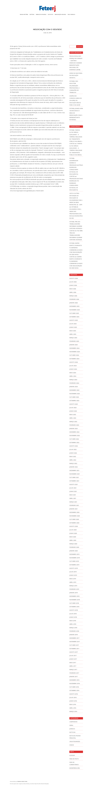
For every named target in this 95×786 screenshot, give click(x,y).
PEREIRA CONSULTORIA (22, 781)
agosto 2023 (73, 404)
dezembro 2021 (74, 470)
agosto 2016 (73, 694)
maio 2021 (72, 495)
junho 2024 (73, 369)
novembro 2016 (74, 683)
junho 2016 (73, 701)
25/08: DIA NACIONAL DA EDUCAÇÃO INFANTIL (75, 75)
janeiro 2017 (73, 676)
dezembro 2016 (74, 680)
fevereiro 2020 (74, 547)
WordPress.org (74, 768)
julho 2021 (73, 488)
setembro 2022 (74, 442)
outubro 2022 (74, 439)
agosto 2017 (73, 652)
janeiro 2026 (73, 303)
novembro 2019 (74, 558)
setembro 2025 (74, 317)
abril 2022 (72, 460)
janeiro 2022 (73, 467)
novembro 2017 (74, 641)
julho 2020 (73, 530)
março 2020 (73, 544)
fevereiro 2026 (74, 299)
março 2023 (73, 421)
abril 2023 (72, 418)
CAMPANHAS (73, 722)
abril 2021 (72, 498)
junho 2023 (73, 411)
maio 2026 (72, 289)
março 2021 (73, 502)
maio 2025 (72, 331)
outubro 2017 (74, 645)
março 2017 (73, 669)
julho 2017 (73, 655)
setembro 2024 (74, 359)
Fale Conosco (71, 14)
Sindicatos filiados (41, 14)
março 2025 (73, 338)
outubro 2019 (74, 561)
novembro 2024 (74, 351)
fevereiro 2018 (74, 631)
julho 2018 (73, 613)
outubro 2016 (74, 687)
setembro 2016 (74, 690)
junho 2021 (73, 491)
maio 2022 (72, 456)
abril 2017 (72, 666)
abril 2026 (72, 292)
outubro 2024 (74, 355)
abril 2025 (72, 334)
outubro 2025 (74, 313)
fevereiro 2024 (74, 383)
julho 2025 (73, 324)
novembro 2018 (74, 600)
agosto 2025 (73, 320)
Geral (71, 725)
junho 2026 (73, 285)
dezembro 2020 (74, 512)
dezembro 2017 (74, 638)
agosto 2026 (73, 278)
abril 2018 (72, 624)
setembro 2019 (74, 565)
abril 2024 (72, 376)
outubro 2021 (74, 477)
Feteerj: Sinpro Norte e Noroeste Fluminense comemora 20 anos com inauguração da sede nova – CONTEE (75, 249)
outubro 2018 (74, 603)
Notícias (32, 14)
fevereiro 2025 (74, 341)
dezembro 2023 (74, 390)
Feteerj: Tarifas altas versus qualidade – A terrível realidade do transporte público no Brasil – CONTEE (76, 136)
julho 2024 (73, 365)
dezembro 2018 (74, 596)
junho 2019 (73, 575)
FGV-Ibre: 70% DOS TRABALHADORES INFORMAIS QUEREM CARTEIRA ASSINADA (76, 235)
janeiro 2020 (73, 551)
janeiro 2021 (73, 509)
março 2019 (73, 586)
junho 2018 (73, 617)
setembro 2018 (74, 606)
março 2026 (73, 296)
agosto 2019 (73, 568)
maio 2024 (72, 372)
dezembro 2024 (74, 348)
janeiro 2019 (73, 592)
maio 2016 (72, 704)
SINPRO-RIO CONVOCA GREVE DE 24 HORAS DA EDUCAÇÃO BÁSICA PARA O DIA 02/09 (75, 100)
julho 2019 (73, 572)
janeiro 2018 (73, 634)
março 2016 (73, 711)
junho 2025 (73, 327)
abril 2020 (72, 540)
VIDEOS (71, 745)
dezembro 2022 (74, 432)
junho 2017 (73, 659)
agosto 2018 (73, 610)
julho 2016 (73, 697)
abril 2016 (72, 708)
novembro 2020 (74, 516)
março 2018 (73, 627)
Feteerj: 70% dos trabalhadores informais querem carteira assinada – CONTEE (76, 226)
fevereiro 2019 (74, 589)
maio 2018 (72, 620)
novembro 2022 (74, 435)
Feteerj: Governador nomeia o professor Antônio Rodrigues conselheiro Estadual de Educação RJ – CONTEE (76, 167)
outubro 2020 (74, 519)
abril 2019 (72, 582)
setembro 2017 (74, 648)
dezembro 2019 (74, 554)
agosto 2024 (73, 362)
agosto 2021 (73, 484)
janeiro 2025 (73, 345)
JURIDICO (72, 729)
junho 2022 (73, 453)
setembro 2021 (74, 481)
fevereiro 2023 (74, 425)
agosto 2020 (73, 526)
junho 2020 (73, 533)
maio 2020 (72, 537)
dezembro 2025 (74, 306)
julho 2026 (73, 282)
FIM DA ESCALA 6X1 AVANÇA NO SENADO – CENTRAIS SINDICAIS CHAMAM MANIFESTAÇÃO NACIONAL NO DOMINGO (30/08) (75, 62)
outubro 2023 (74, 397)
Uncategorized (74, 741)
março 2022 (73, 463)
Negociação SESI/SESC (60, 14)
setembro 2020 (74, 523)
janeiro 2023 (73, 428)
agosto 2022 (73, 446)
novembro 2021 (74, 474)
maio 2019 (72, 579)
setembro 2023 (74, 400)
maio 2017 (72, 662)
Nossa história (24, 14)
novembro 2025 (74, 310)
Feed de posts (74, 759)
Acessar (72, 755)
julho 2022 (73, 449)
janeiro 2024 (73, 386)
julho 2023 (73, 407)
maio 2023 (72, 414)
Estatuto (50, 14)
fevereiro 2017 (74, 673)
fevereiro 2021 (74, 505)
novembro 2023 (74, 393)
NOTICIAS (72, 732)
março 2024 (73, 379)
